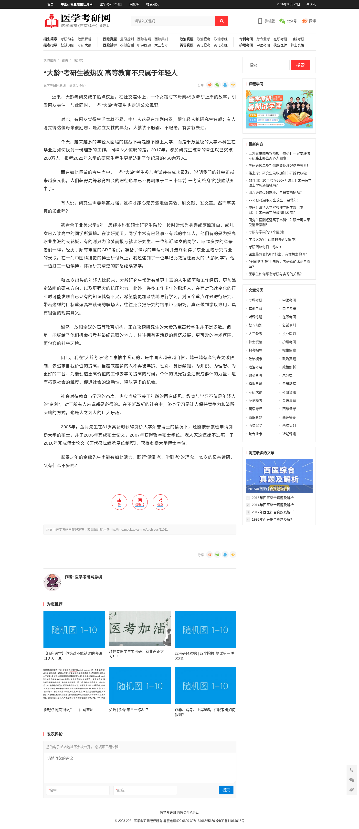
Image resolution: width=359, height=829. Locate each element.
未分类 (78, 60)
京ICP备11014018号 (229, 821)
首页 (50, 4)
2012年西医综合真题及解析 (273, 512)
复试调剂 (67, 45)
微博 (312, 21)
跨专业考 (263, 39)
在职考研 (280, 39)
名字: (53, 790)
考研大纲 (84, 45)
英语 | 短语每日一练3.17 (128, 710)
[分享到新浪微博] (209, 84)
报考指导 (50, 45)
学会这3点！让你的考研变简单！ (273, 239)
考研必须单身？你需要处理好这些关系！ (279, 165)
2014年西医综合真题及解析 (273, 505)
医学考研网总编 (54, 85)
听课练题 (144, 45)
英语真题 (186, 45)
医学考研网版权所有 (148, 821)
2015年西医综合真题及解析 (269, 489)
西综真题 (110, 39)
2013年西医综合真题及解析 (273, 498)
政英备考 (255, 375)
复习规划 (127, 39)
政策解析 (84, 39)
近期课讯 (289, 434)
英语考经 (221, 45)
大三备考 (161, 45)
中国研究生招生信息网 (77, 4)
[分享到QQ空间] (233, 84)
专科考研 (246, 39)
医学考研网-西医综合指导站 (179, 812)
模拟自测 (127, 45)
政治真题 (186, 39)
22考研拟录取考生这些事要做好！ (274, 200)
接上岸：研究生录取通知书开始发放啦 (278, 173)
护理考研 (246, 45)
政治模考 (204, 39)
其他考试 (255, 309)
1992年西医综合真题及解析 (273, 519)
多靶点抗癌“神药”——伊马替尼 (68, 710)
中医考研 (263, 45)
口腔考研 (297, 39)
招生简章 (50, 39)
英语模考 (204, 45)
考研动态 (67, 39)
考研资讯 (289, 392)
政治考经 (221, 39)
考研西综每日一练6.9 (265, 247)
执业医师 (280, 45)
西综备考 (289, 409)
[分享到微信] (217, 84)
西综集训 (161, 39)
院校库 (134, 4)
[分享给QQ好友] (225, 84)
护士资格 (297, 45)
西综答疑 (144, 39)
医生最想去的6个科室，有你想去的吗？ (279, 254)
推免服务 (152, 4)
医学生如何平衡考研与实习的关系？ (276, 274)
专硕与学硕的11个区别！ (267, 232)
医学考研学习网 (111, 4)
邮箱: (120, 790)
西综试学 (110, 45)
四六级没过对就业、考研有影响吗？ (276, 193)
